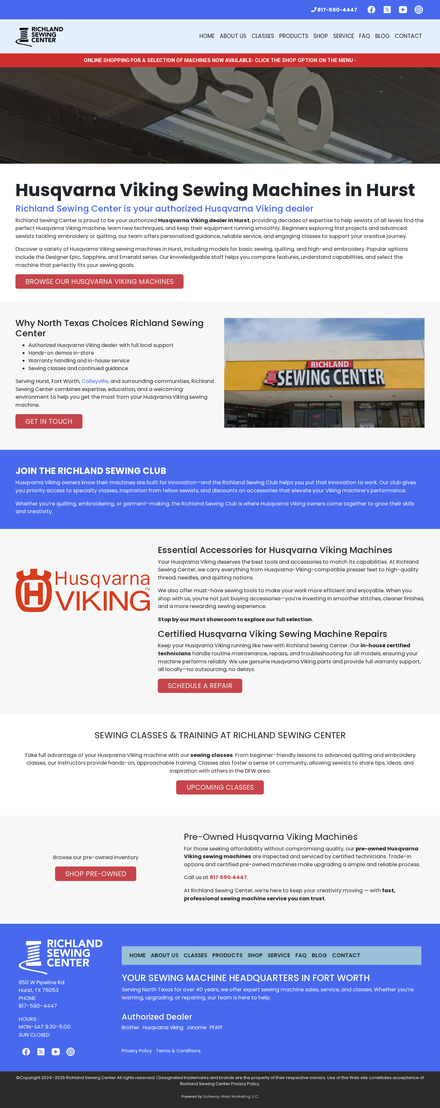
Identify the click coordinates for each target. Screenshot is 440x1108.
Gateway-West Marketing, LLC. (231, 1096)
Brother (130, 1027)
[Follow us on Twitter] (387, 9)
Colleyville (94, 381)
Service (343, 36)
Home (207, 36)
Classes (263, 36)
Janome (196, 1027)
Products (293, 36)
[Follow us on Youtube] (403, 9)
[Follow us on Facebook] (371, 9)
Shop (320, 36)
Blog (382, 36)
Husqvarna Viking (163, 1027)
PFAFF (216, 1027)
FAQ (364, 36)
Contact (408, 36)
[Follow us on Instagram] (419, 9)
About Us (233, 36)
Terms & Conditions (178, 1051)
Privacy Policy (137, 1051)
